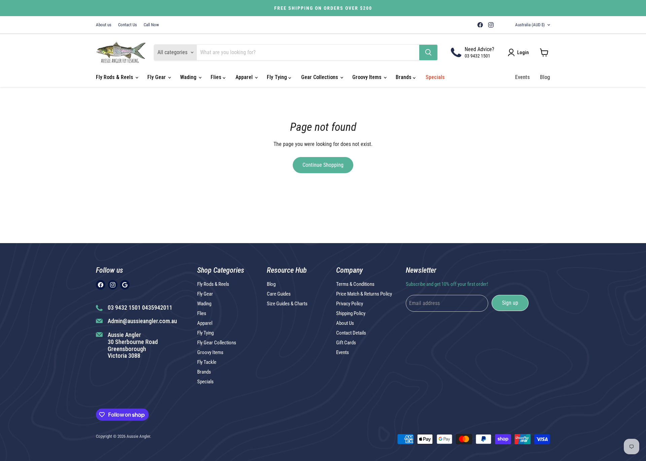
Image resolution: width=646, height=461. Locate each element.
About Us (345, 323)
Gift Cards (346, 343)
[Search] (428, 52)
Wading (189, 77)
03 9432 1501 (477, 56)
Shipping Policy (350, 313)
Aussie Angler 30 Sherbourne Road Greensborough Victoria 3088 (133, 345)
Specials (435, 77)
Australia (530, 24)
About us (103, 25)
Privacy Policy (349, 304)
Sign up (510, 303)
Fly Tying (277, 77)
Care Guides (279, 294)
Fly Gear (157, 77)
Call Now (151, 25)
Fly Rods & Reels (115, 77)
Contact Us (127, 25)
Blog (545, 77)
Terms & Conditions (355, 284)
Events (522, 77)
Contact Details (351, 333)
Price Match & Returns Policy (364, 294)
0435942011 (157, 307)
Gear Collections (320, 77)
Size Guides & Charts (287, 304)
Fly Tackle (206, 362)
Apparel (245, 77)
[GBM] (500, 25)
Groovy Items (367, 77)
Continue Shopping (323, 165)
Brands (404, 77)
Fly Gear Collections (216, 343)
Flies (217, 77)
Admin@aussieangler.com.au (142, 320)
